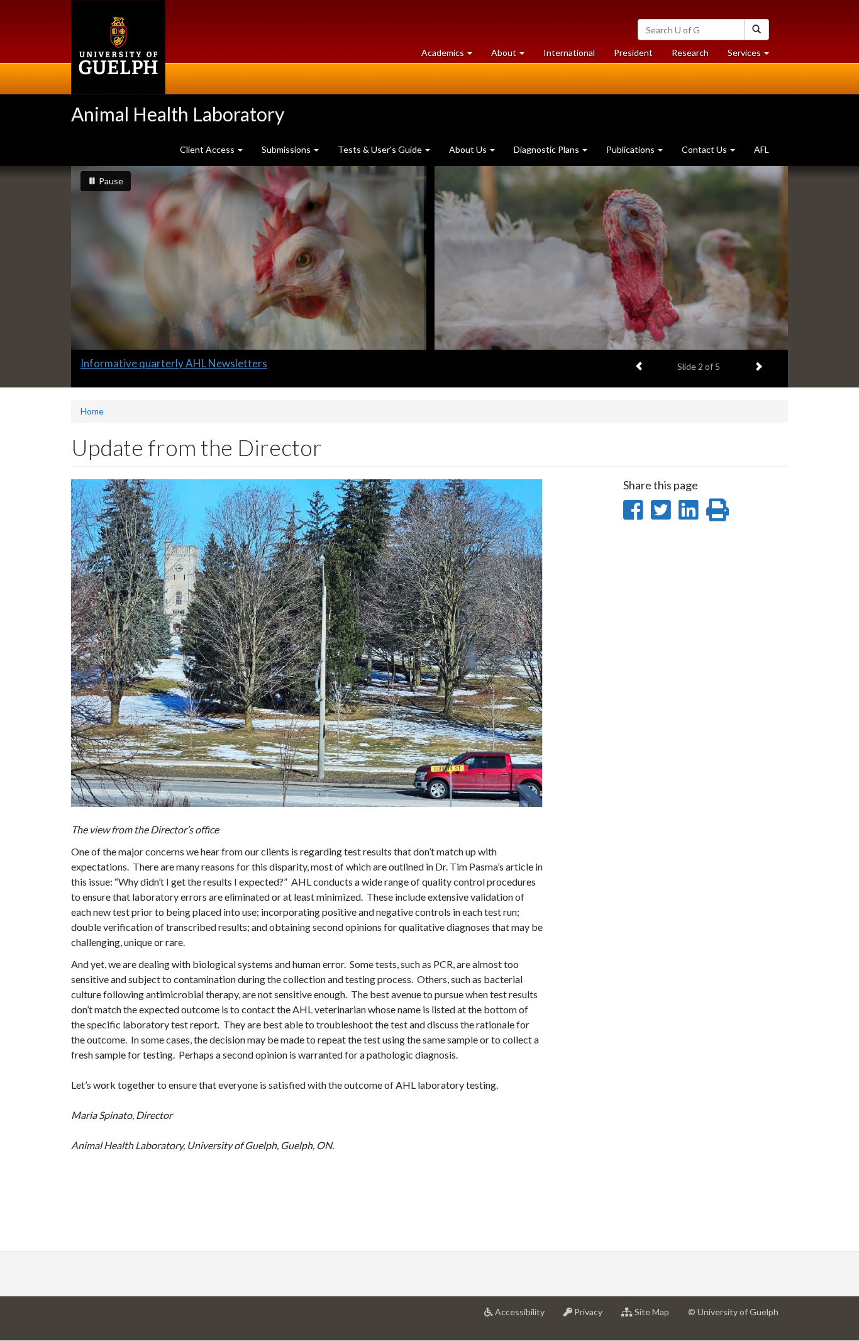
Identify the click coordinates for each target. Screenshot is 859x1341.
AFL (761, 149)
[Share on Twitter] (660, 509)
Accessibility (523, 1317)
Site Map (656, 1317)
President (633, 52)
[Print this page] (717, 509)
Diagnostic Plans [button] (547, 149)
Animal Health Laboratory (177, 114)
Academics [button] (451, 56)
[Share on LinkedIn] (688, 509)
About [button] (512, 56)
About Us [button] (469, 149)
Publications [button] (631, 149)
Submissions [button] (287, 149)
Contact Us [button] (705, 149)
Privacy (592, 1317)
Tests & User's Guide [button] (381, 149)
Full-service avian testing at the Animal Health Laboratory (215, 363)
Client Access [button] (208, 149)
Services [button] (753, 56)
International (569, 52)
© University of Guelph (733, 1311)
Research (695, 56)
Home (92, 411)
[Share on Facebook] (633, 509)
